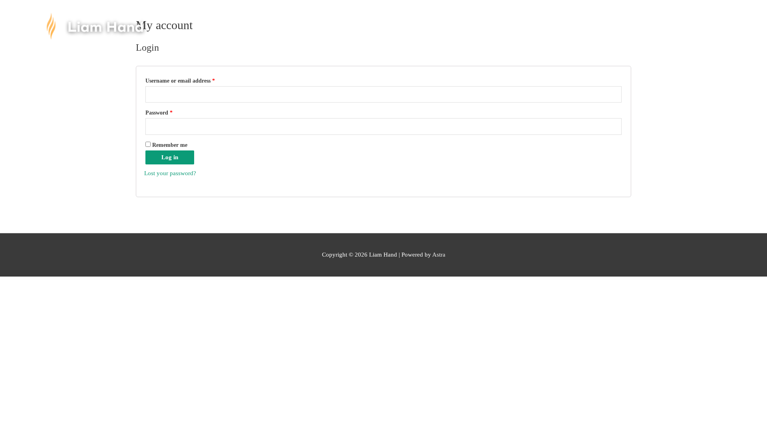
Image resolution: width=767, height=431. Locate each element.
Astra (438, 254)
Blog (602, 21)
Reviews (531, 21)
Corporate (485, 21)
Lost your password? (170, 173)
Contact (638, 21)
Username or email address (180, 81)
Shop (569, 21)
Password (159, 113)
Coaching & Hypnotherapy (328, 21)
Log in (169, 157)
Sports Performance (419, 21)
